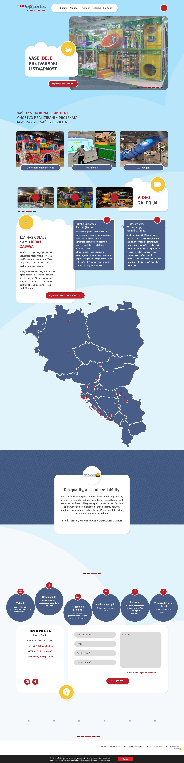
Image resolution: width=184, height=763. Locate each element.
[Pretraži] (164, 8)
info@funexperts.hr (43, 656)
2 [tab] (142, 87)
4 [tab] (153, 87)
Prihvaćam (125, 759)
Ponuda (73, 8)
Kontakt (107, 8)
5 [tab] (157, 87)
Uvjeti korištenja (175, 747)
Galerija (96, 8)
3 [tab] (148, 87)
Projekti (85, 8)
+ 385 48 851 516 (44, 645)
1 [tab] (138, 87)
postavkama (105, 760)
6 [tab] (161, 87)
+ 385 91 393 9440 (43, 651)
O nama (63, 8)
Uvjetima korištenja (148, 672)
